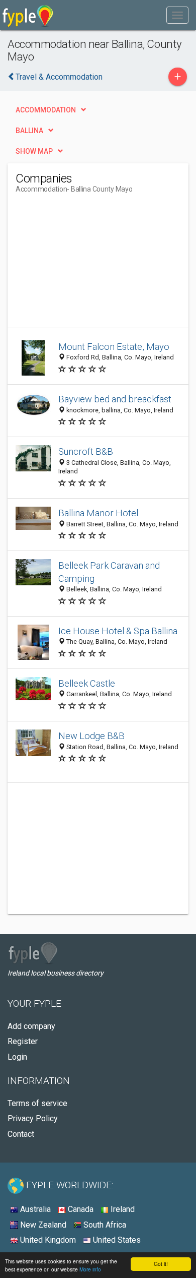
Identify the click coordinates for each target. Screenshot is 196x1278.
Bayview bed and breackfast (114, 399)
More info (90, 1269)
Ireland (122, 1209)
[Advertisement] (91, 265)
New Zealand (42, 1225)
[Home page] (28, 15)
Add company (31, 1026)
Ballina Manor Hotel (98, 513)
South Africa (103, 1225)
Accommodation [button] (46, 110)
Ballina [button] (29, 131)
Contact (21, 1134)
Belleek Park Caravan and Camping (109, 572)
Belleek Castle (86, 683)
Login (17, 1057)
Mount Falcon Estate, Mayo (113, 346)
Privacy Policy (33, 1118)
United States (116, 1240)
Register (23, 1041)
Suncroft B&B (85, 451)
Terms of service (37, 1103)
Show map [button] (34, 151)
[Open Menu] (177, 15)
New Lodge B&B (91, 736)
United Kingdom (47, 1240)
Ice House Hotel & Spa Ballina (117, 631)
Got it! (161, 1263)
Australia (34, 1209)
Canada (79, 1209)
